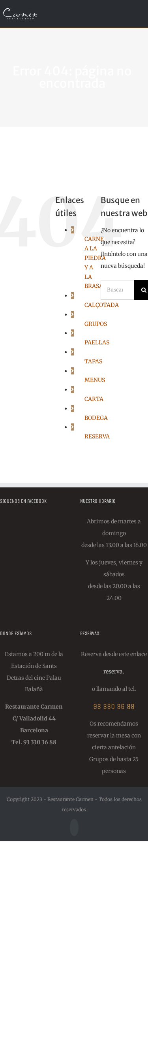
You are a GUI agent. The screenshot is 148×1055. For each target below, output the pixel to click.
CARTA (93, 398)
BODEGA (96, 417)
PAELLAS (96, 342)
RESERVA (97, 436)
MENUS (94, 380)
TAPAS (93, 361)
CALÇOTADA (101, 304)
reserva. (113, 671)
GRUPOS (95, 323)
